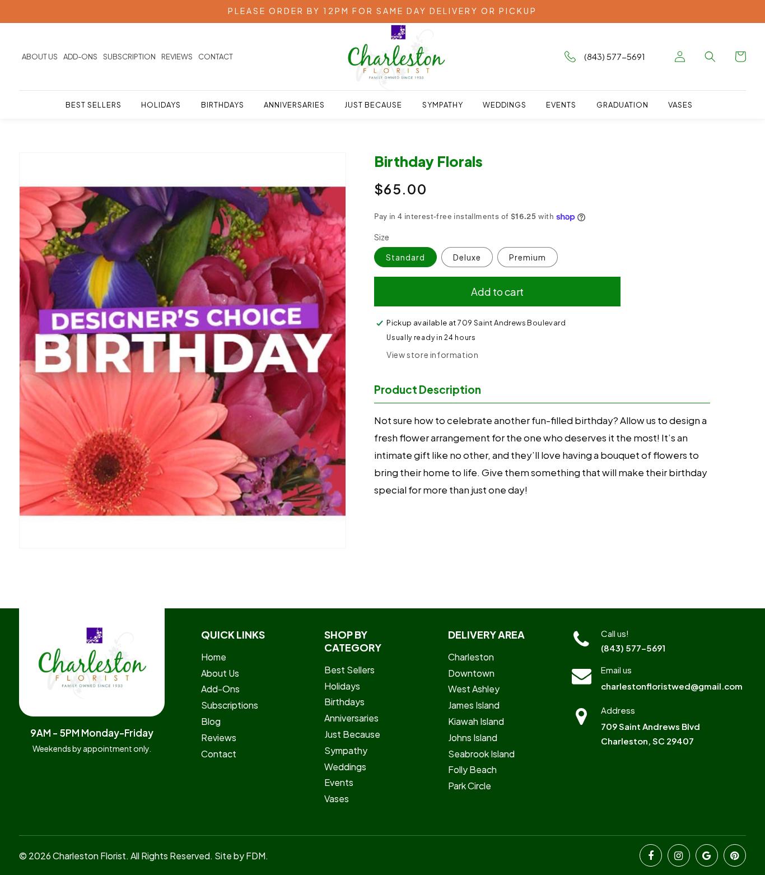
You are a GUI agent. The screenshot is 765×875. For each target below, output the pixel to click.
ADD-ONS (80, 56)
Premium (527, 257)
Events (338, 782)
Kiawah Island (476, 721)
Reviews (177, 56)
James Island (474, 705)
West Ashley (474, 689)
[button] (710, 56)
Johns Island (472, 737)
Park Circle (469, 786)
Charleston (471, 657)
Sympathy (345, 750)
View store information (432, 355)
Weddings (345, 766)
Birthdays (344, 702)
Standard (405, 257)
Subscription (129, 56)
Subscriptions (229, 705)
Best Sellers (349, 670)
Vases (336, 798)
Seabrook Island (481, 754)
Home (213, 657)
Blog (211, 721)
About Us (40, 56)
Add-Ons (220, 689)
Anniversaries (351, 718)
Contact (215, 56)
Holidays (342, 686)
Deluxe (467, 257)
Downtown (471, 673)
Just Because (352, 734)
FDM (255, 856)
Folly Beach (472, 769)
